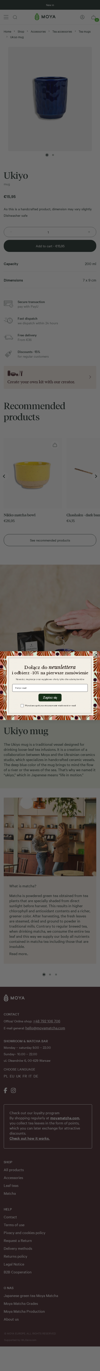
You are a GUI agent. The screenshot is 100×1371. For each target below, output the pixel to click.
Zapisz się (50, 697)
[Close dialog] (96, 654)
